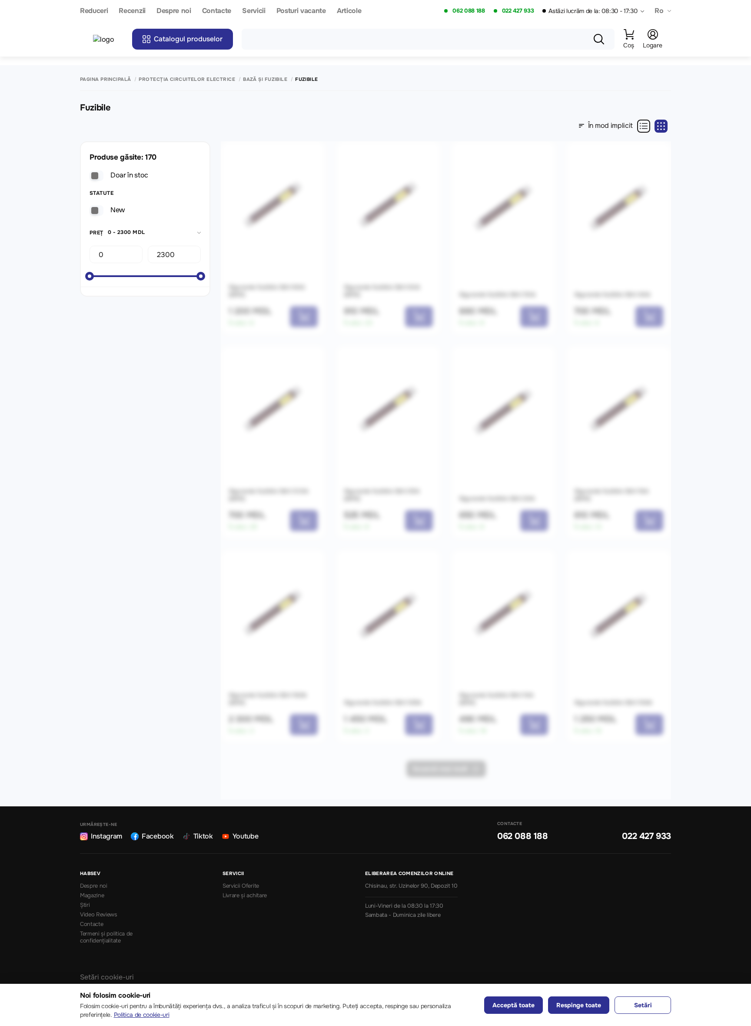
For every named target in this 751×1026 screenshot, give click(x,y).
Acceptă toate (513, 1005)
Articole (349, 11)
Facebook (157, 836)
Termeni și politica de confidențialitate (106, 937)
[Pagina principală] (108, 39)
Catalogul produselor (188, 38)
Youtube (246, 836)
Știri (85, 905)
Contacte (216, 11)
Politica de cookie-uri (141, 1015)
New (117, 209)
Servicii (253, 11)
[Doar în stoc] (96, 175)
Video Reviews (98, 914)
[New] (96, 210)
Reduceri (94, 11)
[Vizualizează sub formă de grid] (661, 126)
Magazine (92, 895)
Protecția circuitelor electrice (187, 79)
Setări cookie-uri (107, 977)
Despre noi (173, 11)
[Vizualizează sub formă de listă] (643, 126)
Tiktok (203, 836)
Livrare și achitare (245, 895)
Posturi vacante (301, 11)
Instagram (106, 836)
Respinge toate (578, 1005)
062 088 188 (468, 10)
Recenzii (132, 11)
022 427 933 (518, 10)
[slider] (89, 276)
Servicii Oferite (241, 885)
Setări (643, 1005)
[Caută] (599, 39)
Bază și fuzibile (265, 79)
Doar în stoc (129, 175)
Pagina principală (105, 79)
